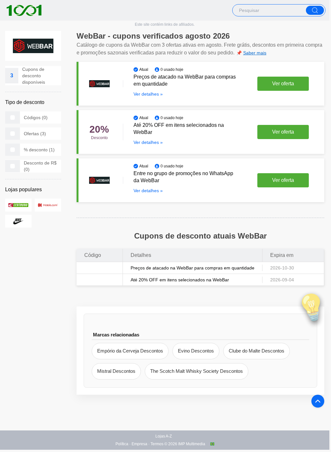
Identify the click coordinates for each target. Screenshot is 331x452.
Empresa (139, 444)
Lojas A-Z (163, 436)
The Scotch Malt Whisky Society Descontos (196, 371)
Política (121, 444)
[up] (317, 401)
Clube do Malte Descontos (256, 350)
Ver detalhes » (148, 94)
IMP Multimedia (191, 444)
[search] (315, 10)
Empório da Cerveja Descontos (130, 350)
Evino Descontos (196, 350)
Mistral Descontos (116, 371)
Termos (157, 444)
